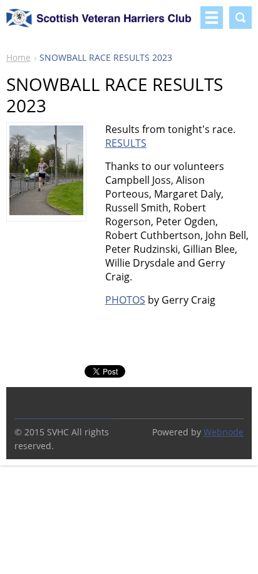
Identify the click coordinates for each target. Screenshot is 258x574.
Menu (211, 17)
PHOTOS (125, 300)
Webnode (224, 432)
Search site (240, 17)
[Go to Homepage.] (100, 23)
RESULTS (126, 143)
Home (18, 57)
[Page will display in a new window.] (46, 211)
